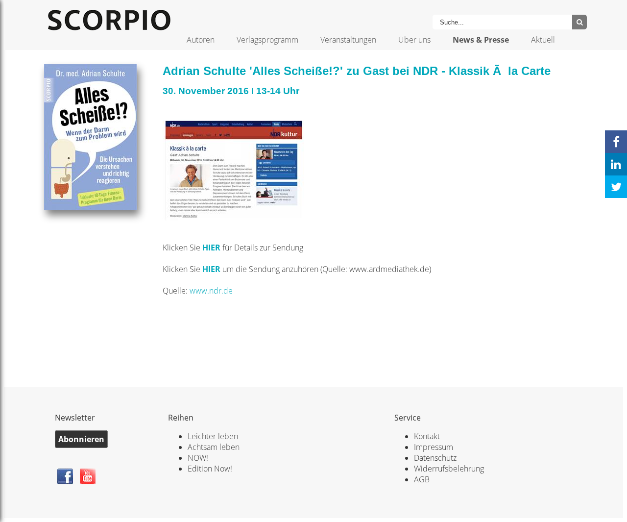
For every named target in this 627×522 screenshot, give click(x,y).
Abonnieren (81, 439)
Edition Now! (210, 468)
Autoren (201, 39)
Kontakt (427, 436)
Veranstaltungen (348, 39)
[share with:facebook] (616, 141)
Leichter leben (213, 436)
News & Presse (481, 39)
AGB (422, 479)
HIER (212, 247)
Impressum (433, 447)
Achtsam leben (214, 447)
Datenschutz (435, 457)
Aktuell (543, 39)
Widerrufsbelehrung (449, 468)
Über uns (414, 39)
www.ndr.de (211, 290)
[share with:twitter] (616, 186)
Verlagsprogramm (267, 39)
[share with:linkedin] (616, 164)
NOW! (198, 457)
